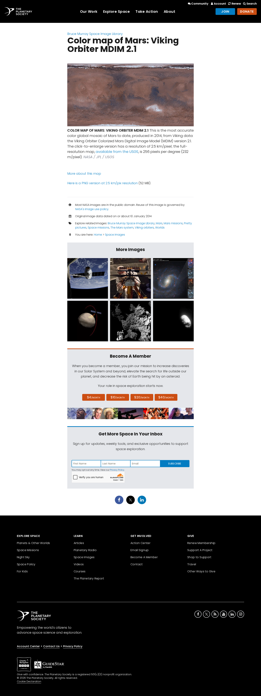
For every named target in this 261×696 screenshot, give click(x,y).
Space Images (115, 235)
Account (220, 4)
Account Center (28, 646)
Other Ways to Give (201, 571)
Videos (79, 564)
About (169, 11)
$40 (166, 397)
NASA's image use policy (91, 209)
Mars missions (173, 223)
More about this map (84, 173)
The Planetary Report (89, 578)
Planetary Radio (85, 550)
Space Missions (28, 550)
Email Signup (139, 550)
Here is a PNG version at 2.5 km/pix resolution (102, 183)
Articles (79, 543)
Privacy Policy (117, 469)
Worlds (160, 228)
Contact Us (51, 646)
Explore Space (116, 11)
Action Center (140, 543)
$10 (118, 397)
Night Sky (23, 557)
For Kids (22, 571)
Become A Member (144, 557)
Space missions (98, 228)
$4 (93, 397)
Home (98, 235)
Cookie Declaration (29, 681)
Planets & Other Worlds (33, 543)
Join (225, 11)
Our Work (88, 11)
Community (199, 4)
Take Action (146, 11)
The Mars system (122, 228)
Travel (191, 564)
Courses (80, 571)
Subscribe (174, 463)
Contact (136, 564)
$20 (141, 397)
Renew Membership (201, 543)
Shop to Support (199, 557)
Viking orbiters (144, 228)
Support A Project (200, 550)
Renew (236, 4)
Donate (247, 11)
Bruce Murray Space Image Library (95, 34)
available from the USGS (117, 151)
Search (251, 4)
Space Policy (26, 564)
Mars (159, 223)
